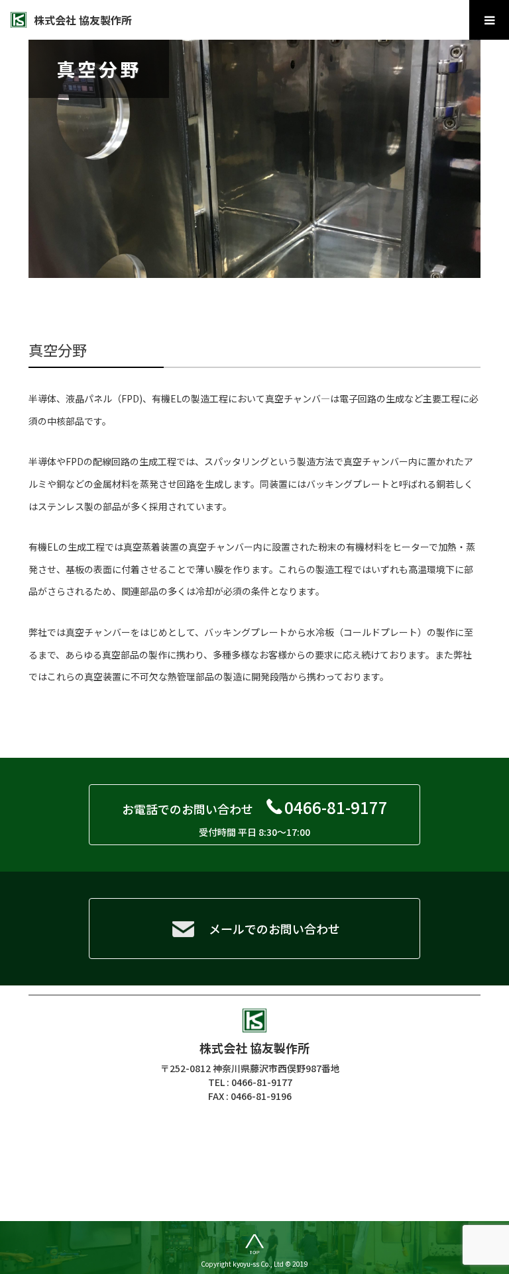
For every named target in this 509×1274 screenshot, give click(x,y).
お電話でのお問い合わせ (255, 817)
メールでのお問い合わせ (274, 928)
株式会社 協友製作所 (83, 20)
